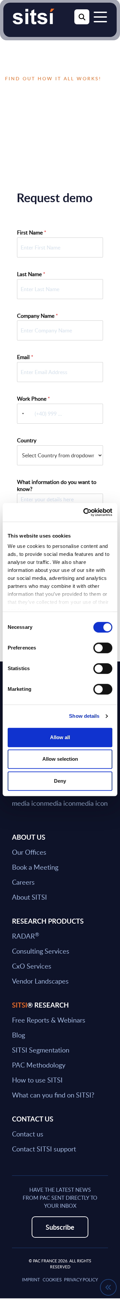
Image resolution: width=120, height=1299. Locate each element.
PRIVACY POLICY (81, 1280)
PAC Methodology (38, 1065)
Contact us (27, 1133)
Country (26, 440)
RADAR (25, 936)
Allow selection (60, 759)
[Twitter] (28, 797)
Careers (23, 882)
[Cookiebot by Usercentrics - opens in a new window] (84, 512)
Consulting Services (40, 951)
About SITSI (29, 897)
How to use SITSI (37, 1079)
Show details (84, 716)
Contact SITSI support (44, 1148)
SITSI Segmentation (40, 1050)
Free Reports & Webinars (48, 1020)
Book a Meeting (35, 867)
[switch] (102, 648)
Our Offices (29, 852)
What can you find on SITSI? (53, 1094)
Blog (18, 1035)
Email (25, 357)
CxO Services (31, 966)
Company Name (37, 315)
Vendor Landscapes (40, 981)
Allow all (60, 737)
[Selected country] (21, 413)
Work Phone (33, 398)
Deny (60, 781)
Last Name (31, 274)
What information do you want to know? (56, 486)
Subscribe (60, 1227)
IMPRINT (31, 1280)
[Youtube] (92, 797)
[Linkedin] (60, 797)
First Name (31, 232)
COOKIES (52, 1280)
